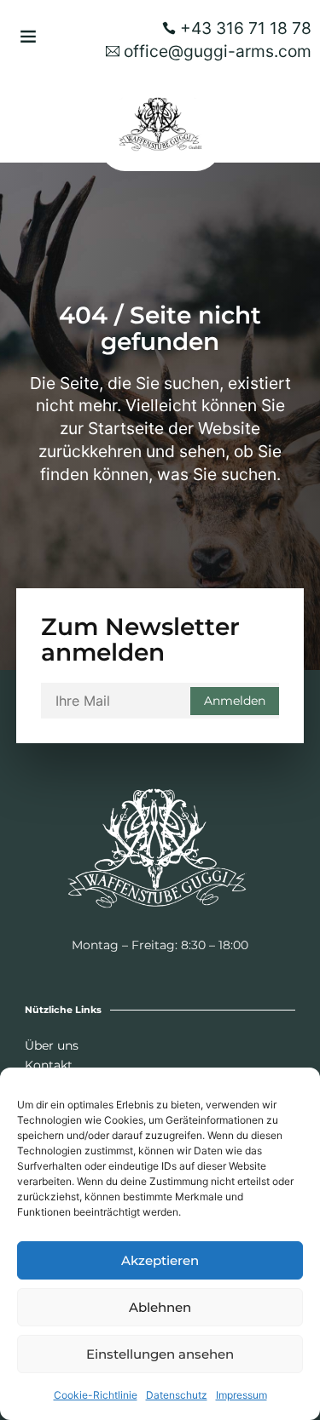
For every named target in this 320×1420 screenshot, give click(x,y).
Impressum (241, 1395)
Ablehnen (160, 1307)
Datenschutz (176, 1395)
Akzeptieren (160, 1260)
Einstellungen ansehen (160, 1354)
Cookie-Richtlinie (95, 1395)
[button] (28, 36)
